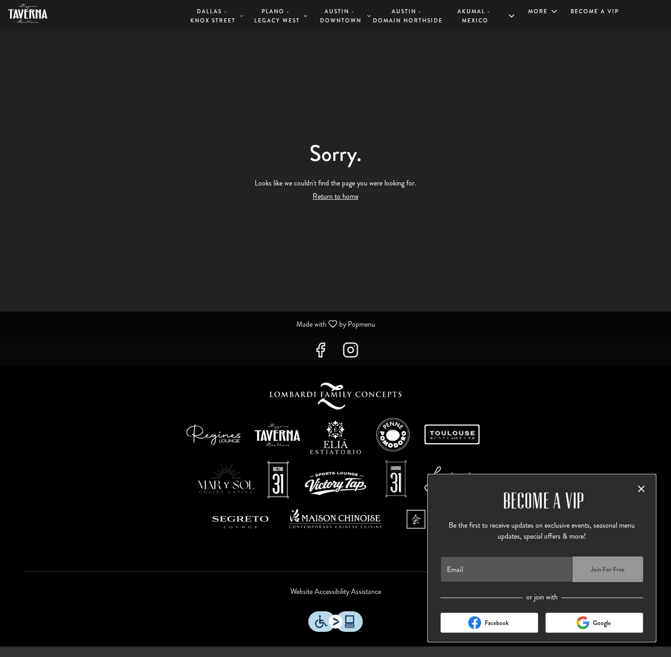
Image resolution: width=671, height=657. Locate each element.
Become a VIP (595, 11)
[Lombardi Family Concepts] (335, 460)
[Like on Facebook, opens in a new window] (320, 353)
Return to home (335, 196)
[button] (217, 14)
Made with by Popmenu (191, 324)
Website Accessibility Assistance (335, 592)
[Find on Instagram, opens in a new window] (350, 353)
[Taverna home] (48, 13)
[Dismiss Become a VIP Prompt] (641, 489)
